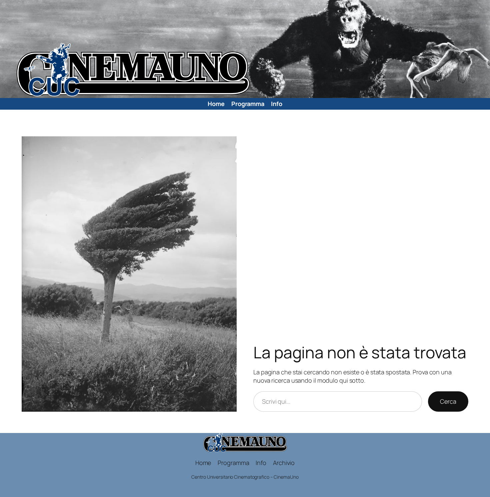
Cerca (448, 401)
